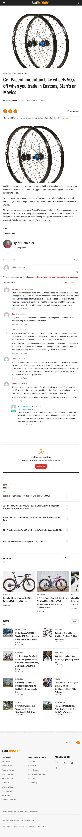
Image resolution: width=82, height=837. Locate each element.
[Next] (66, 558)
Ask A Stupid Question (36, 774)
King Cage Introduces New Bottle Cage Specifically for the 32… (25, 541)
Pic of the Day (7, 778)
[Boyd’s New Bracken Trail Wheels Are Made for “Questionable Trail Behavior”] (8, 705)
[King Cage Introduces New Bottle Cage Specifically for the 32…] (47, 656)
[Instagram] (72, 762)
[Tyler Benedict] (7, 245)
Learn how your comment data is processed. (57, 277)
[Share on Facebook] (5, 111)
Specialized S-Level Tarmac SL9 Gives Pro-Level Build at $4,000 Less (27, 496)
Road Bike (6, 594)
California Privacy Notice (20, 826)
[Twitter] (64, 762)
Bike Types (6, 761)
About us (31, 761)
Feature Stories (8, 770)
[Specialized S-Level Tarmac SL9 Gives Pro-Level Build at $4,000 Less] (19, 581)
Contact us (32, 766)
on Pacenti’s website (42, 220)
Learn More (65, 118)
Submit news (33, 770)
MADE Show (41, 594)
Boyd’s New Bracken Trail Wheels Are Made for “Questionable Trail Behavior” (26, 708)
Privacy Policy (6, 826)
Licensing (32, 826)
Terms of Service (42, 826)
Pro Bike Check (20, 629)
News (72, 594)
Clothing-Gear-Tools (9, 800)
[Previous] (62, 558)
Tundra (30, 409)
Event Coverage (8, 766)
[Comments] (68, 111)
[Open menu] (4, 2)
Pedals (57, 679)
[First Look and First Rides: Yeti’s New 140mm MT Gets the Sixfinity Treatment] (47, 705)
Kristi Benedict (24, 406)
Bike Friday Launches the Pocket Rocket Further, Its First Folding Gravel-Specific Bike (32, 530)
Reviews (5, 783)
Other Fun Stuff (8, 774)
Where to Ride (7, 787)
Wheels (18, 702)
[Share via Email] (15, 111)
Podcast (31, 778)
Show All (74, 621)
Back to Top (70, 743)
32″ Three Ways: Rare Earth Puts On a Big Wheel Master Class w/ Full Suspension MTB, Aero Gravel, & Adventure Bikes (27, 662)
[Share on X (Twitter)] (10, 111)
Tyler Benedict (17, 101)
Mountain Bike (9, 233)
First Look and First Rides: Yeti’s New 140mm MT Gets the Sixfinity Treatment (65, 708)
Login (76, 260)
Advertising (32, 783)
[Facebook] (57, 762)
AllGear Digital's (18, 811)
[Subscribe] (57, 767)
